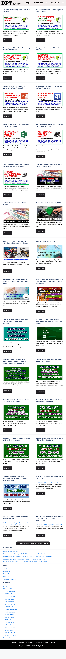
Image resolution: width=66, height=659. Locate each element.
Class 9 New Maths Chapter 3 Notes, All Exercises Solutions (49, 401)
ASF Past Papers (9, 625)
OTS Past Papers (10, 604)
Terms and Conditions (9, 579)
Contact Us (6, 571)
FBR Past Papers (10, 617)
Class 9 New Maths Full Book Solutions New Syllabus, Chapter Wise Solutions (15, 478)
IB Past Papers (9, 630)
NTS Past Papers (10, 599)
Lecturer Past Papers (11, 632)
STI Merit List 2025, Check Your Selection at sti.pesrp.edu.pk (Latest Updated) (49, 321)
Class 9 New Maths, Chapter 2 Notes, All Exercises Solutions (16, 439)
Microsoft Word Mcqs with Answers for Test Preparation (49, 87)
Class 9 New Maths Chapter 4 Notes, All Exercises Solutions (16, 401)
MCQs (28, 3)
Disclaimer (6, 576)
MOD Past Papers (10, 619)
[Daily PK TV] (11, 3)
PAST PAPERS (39, 3)
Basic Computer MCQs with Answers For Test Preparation (49, 125)
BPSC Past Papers (10, 612)
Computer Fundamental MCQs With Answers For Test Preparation (16, 165)
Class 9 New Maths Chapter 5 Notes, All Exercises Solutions (49, 360)
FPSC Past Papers (10, 594)
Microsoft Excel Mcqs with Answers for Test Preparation (16, 125)
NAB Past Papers (10, 627)
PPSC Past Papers (10, 591)
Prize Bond (55, 3)
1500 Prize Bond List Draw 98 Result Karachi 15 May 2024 (49, 165)
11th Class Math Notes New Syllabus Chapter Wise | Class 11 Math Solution (16, 321)
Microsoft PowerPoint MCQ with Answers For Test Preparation (14, 87)
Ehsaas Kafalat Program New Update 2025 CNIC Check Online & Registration (49, 518)
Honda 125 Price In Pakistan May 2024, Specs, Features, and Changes (16, 242)
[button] (63, 3)
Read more (7, 39)
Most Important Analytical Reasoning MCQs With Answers (16, 49)
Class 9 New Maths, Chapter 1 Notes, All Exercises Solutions (49, 439)
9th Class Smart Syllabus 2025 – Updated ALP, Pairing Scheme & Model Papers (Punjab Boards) (14, 361)
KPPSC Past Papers (10, 607)
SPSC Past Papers (10, 596)
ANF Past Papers (10, 622)
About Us (6, 568)
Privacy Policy (7, 574)
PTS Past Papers (9, 601)
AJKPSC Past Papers (11, 609)
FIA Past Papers (9, 614)
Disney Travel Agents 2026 (45, 241)
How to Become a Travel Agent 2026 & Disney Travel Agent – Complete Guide (16, 281)
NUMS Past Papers (10, 635)
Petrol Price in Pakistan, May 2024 (48, 203)
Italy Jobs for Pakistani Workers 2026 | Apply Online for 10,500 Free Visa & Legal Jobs (49, 281)
